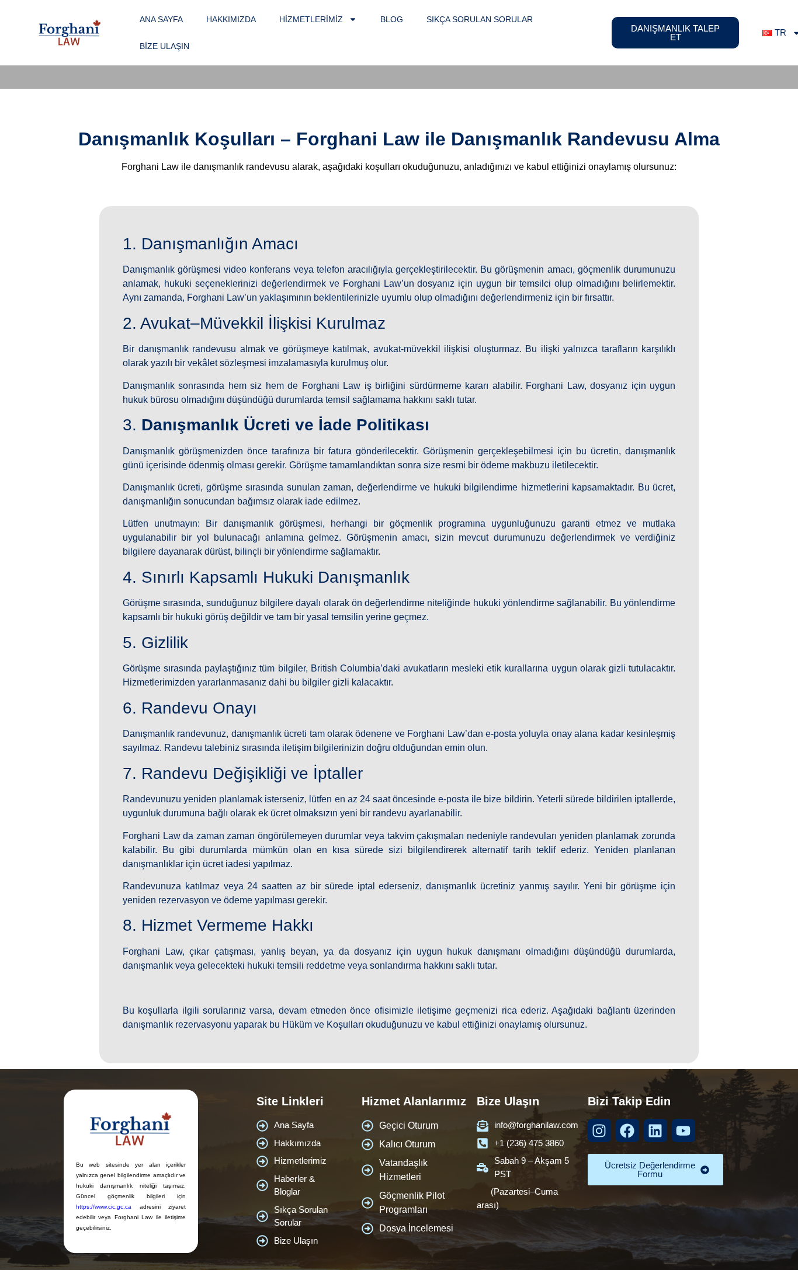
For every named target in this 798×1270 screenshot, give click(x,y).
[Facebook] (627, 1130)
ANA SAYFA (161, 19)
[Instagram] (599, 1130)
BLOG (391, 19)
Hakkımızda (231, 19)
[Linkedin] (655, 1130)
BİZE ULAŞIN (164, 46)
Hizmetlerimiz (311, 19)
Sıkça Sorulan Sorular (479, 19)
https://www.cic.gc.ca (103, 1206)
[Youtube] (683, 1130)
